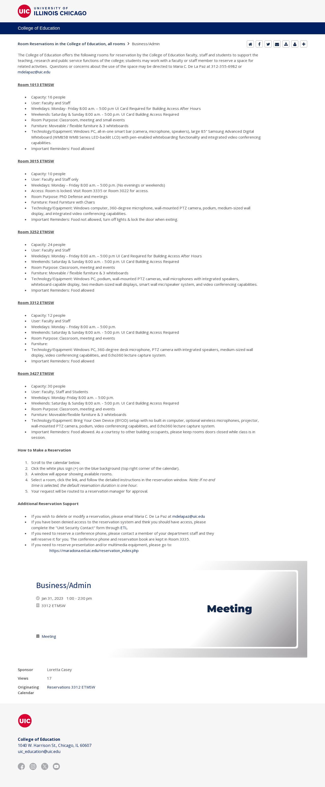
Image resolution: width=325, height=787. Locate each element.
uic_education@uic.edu (39, 751)
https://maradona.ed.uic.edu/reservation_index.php (94, 550)
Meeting (49, 636)
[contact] (294, 43)
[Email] (277, 43)
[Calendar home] (250, 43)
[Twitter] (268, 43)
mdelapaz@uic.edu (34, 71)
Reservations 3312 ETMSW (71, 687)
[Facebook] (259, 43)
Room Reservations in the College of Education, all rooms (71, 43)
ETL (123, 527)
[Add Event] (303, 43)
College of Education (39, 28)
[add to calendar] (285, 43)
